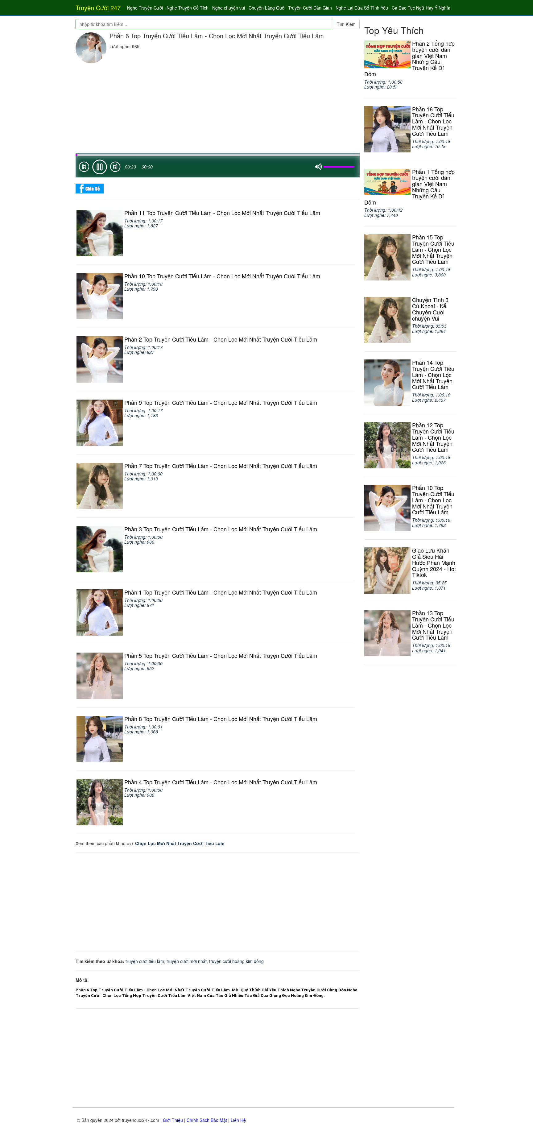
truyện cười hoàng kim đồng (236, 961)
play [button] (99, 167)
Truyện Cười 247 (98, 7)
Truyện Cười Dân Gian (310, 8)
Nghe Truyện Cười (145, 8)
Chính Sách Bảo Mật (207, 1120)
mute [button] (318, 167)
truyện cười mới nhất (187, 961)
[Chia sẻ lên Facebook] (90, 188)
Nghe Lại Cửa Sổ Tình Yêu (362, 8)
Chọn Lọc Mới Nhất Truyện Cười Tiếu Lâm (179, 843)
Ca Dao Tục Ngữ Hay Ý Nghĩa (421, 8)
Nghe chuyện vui (228, 8)
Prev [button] (84, 168)
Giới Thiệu (173, 1120)
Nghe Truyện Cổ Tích (188, 8)
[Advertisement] (218, 109)
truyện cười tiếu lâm (145, 961)
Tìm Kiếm (346, 24)
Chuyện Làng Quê (266, 8)
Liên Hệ (238, 1120)
